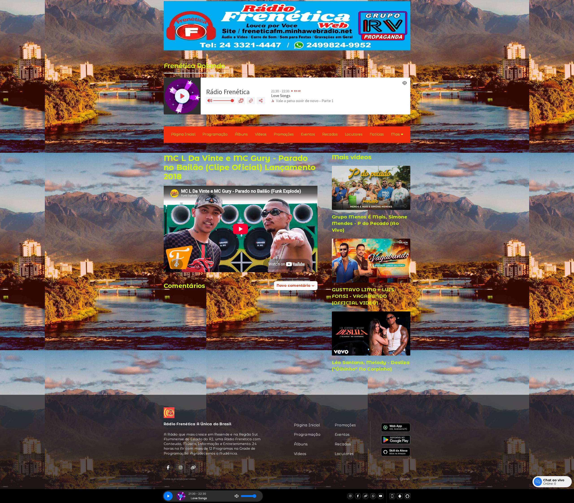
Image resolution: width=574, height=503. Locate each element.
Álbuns (241, 134)
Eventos (308, 134)
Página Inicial (183, 134)
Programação (214, 134)
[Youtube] (381, 496)
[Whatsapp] (373, 496)
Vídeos (261, 134)
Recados (330, 134)
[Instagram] (350, 496)
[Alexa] (407, 496)
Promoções (284, 134)
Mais (396, 134)
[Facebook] (358, 496)
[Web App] (392, 496)
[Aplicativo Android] (400, 496)
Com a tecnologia (387, 478)
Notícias (377, 134)
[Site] (365, 496)
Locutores (354, 134)
